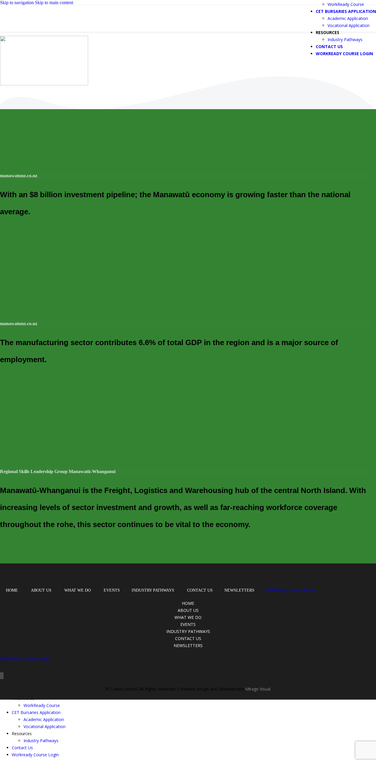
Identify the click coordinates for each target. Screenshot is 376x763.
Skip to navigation (17, 2)
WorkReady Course (346, 4)
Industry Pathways (345, 39)
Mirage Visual (258, 689)
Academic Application (348, 18)
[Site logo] (40, 25)
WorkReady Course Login (290, 590)
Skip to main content (54, 2)
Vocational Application (349, 25)
